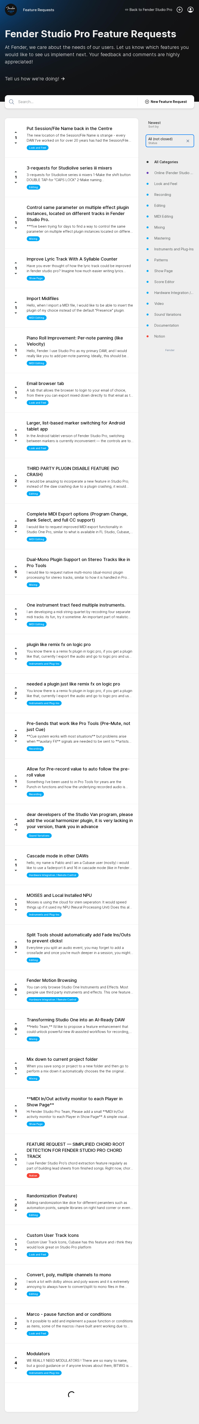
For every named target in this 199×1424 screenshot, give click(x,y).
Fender (169, 350)
